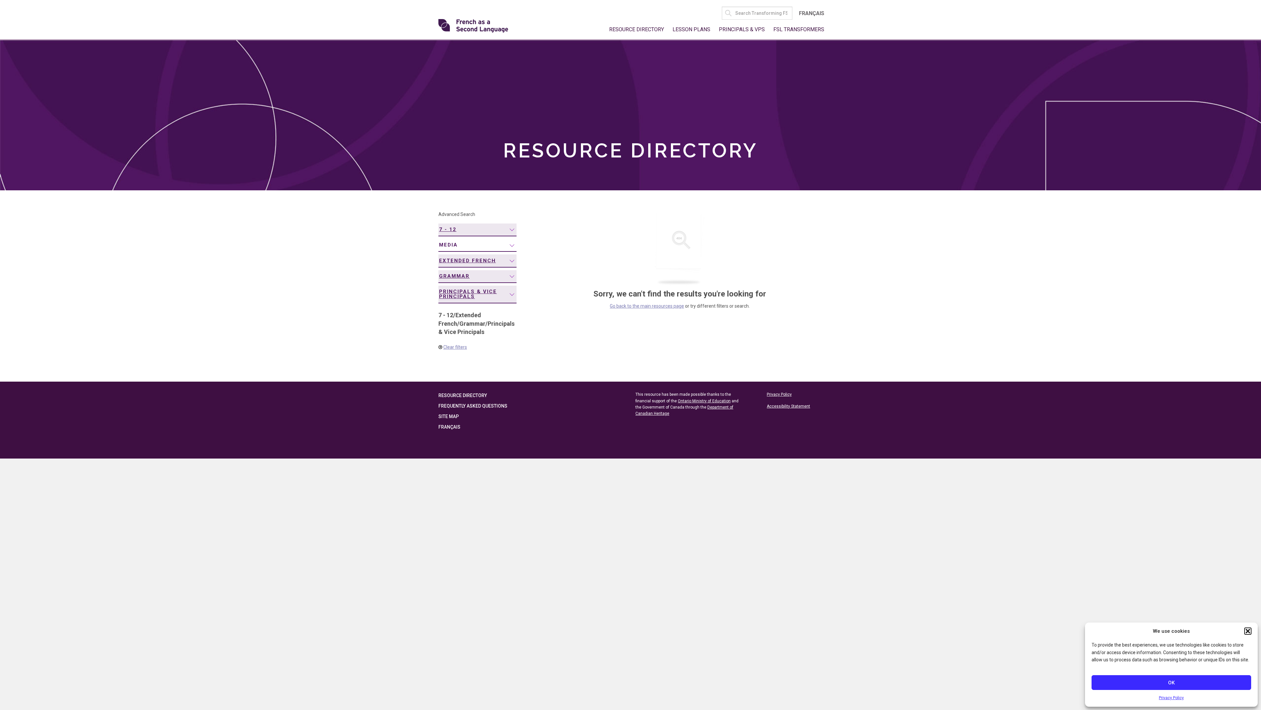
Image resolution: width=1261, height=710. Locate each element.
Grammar (454, 276)
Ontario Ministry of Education (704, 401)
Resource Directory (636, 29)
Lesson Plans (691, 29)
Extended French (467, 261)
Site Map (448, 416)
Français (811, 13)
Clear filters (455, 347)
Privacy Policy (1171, 698)
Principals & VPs (742, 29)
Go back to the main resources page (647, 306)
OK (1171, 683)
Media (448, 245)
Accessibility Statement (788, 406)
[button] (1248, 631)
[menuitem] (477, 230)
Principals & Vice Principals (468, 294)
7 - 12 (447, 229)
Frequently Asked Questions (472, 406)
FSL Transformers (798, 29)
